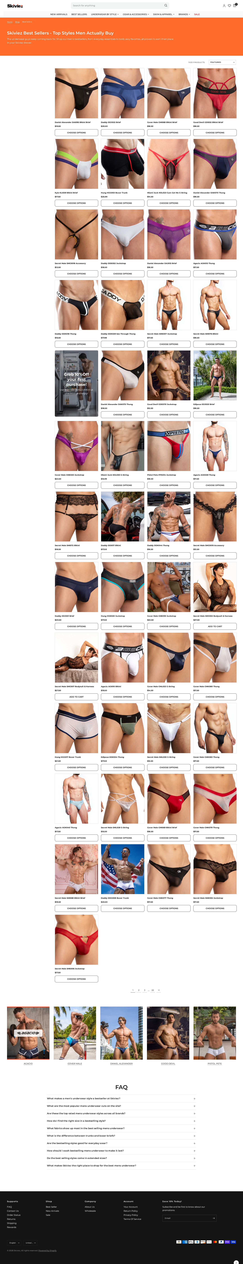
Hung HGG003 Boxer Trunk (114, 193)
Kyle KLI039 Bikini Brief (66, 193)
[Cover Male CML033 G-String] (169, 658)
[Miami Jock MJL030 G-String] (122, 446)
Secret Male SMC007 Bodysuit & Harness (74, 686)
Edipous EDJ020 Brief (203, 404)
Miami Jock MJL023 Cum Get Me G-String (167, 193)
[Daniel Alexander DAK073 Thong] (215, 164)
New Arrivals (58, 14)
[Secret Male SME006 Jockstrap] (76, 940)
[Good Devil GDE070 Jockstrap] (169, 375)
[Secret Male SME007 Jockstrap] (169, 305)
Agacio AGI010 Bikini (111, 686)
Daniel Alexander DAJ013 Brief (162, 263)
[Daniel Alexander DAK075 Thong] (122, 375)
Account (129, 1201)
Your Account (131, 1206)
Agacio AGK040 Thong (66, 828)
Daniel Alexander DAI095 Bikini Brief (72, 122)
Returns (11, 1219)
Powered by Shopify (47, 1250)
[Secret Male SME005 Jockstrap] (215, 869)
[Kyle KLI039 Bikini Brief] (76, 164)
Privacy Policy (131, 1215)
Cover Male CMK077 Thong (160, 898)
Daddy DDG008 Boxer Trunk (115, 898)
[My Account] (224, 5)
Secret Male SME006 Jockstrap (70, 969)
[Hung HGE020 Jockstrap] (122, 587)
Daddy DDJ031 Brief (64, 616)
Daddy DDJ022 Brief (111, 122)
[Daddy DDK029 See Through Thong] (122, 305)
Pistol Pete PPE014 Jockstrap (161, 475)
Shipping (11, 1223)
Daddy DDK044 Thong (158, 545)
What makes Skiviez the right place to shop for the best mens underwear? (91, 1165)
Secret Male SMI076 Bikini (205, 334)
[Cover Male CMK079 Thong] (215, 799)
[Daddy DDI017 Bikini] (122, 516)
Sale (197, 14)
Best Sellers (79, 14)
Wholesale (90, 1211)
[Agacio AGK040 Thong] (76, 799)
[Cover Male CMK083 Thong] (215, 728)
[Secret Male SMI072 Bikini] (76, 516)
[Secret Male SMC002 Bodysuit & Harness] (215, 587)
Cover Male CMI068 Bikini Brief (162, 122)
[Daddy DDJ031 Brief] (76, 587)
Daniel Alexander (121, 1063)
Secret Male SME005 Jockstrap (208, 898)
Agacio (28, 1063)
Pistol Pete (215, 1063)
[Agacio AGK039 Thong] (215, 446)
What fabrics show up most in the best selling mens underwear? (86, 1128)
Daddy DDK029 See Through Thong (118, 334)
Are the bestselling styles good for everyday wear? (77, 1143)
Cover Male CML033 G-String (161, 686)
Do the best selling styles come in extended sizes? (77, 1158)
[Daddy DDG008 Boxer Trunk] (122, 869)
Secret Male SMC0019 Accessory (208, 545)
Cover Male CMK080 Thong (206, 686)
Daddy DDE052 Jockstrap (113, 263)
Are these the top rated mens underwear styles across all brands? (86, 1113)
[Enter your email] (214, 1218)
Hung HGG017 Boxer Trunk (68, 757)
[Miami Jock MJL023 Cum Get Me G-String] (169, 164)
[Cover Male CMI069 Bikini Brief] (169, 799)
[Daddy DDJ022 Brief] (122, 93)
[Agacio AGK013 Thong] (215, 234)
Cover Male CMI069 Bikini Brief (162, 828)
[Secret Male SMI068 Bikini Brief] (76, 869)
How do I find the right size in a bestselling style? (76, 1121)
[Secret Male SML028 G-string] (122, 799)
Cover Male (75, 1063)
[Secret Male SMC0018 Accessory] (76, 234)
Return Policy (131, 1211)
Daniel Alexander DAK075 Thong (117, 404)
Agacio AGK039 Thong (204, 475)
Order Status (13, 1215)
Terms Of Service (132, 1219)
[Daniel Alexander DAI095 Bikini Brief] (76, 93)
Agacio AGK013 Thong (204, 263)
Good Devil (168, 1063)
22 (153, 990)
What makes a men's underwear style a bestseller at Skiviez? (83, 1098)
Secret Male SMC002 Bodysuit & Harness (212, 616)
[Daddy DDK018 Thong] (76, 305)
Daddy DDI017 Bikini (111, 545)
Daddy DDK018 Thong (65, 334)
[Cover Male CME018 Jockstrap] (169, 587)
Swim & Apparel (162, 14)
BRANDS (183, 14)
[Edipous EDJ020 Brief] (215, 375)
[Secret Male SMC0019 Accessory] (215, 516)
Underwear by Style (104, 14)
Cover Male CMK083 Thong (206, 757)
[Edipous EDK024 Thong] (122, 728)
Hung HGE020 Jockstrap (113, 616)
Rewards (11, 1227)
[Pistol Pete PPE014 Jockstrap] (169, 446)
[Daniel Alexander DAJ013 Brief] (169, 234)
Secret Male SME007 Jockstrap (162, 334)
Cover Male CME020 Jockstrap (69, 475)
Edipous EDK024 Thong (112, 757)
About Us (89, 1206)
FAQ (9, 1206)
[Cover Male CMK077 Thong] (169, 869)
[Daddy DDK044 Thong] (169, 516)
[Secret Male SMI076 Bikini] (215, 305)
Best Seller (51, 1206)
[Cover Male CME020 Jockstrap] (76, 446)
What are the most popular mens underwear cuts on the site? (84, 1106)
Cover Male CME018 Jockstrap (161, 616)
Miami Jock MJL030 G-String (115, 475)
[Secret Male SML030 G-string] (169, 728)
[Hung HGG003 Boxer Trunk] (122, 164)
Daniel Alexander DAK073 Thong (209, 193)
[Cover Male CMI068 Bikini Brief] (169, 93)
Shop (49, 1201)
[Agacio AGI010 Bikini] (122, 658)
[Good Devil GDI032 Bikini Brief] (215, 93)
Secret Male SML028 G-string (115, 828)
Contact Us (13, 1211)
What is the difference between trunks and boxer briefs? (81, 1135)
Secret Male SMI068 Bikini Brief (70, 898)
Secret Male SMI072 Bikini (67, 545)
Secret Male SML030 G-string (161, 757)
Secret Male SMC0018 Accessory (70, 263)
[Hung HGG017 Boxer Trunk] (76, 728)
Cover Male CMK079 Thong (206, 828)
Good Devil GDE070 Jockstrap (161, 404)
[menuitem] (58, 14)
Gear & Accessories (135, 14)
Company (90, 1201)
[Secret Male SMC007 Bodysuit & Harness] (76, 658)
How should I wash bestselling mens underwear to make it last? (85, 1150)
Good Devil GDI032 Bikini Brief (208, 122)
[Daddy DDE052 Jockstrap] (122, 234)
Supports (12, 1201)
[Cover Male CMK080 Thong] (215, 658)
